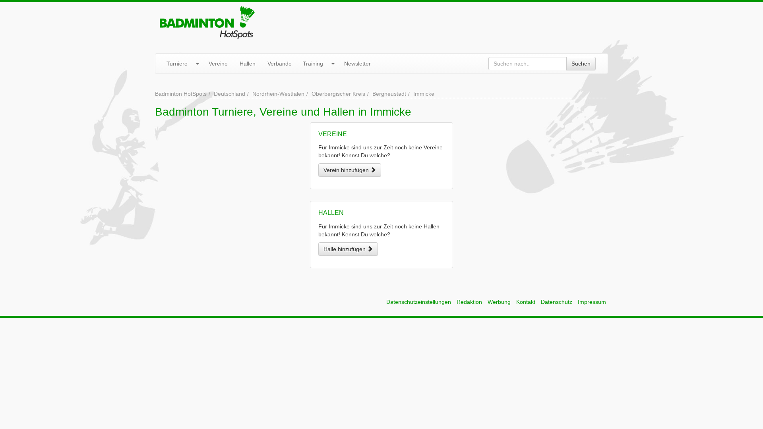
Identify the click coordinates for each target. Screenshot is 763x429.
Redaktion (469, 302)
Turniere (177, 63)
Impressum (592, 302)
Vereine (218, 63)
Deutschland (229, 94)
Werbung (499, 302)
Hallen (248, 63)
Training (313, 63)
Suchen (581, 63)
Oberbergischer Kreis (338, 94)
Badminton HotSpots (181, 94)
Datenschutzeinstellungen (418, 302)
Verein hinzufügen (346, 170)
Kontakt (525, 302)
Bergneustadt (389, 94)
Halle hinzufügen (345, 249)
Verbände (279, 63)
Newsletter (357, 63)
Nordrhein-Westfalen (278, 94)
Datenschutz (556, 302)
